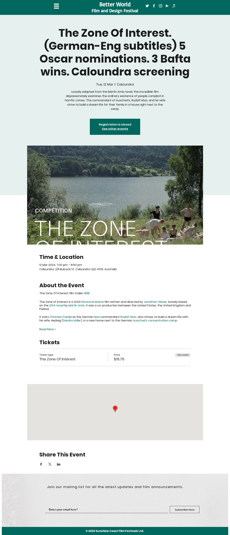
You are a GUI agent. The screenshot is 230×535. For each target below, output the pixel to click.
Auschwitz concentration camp (155, 320)
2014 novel (56, 305)
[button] (56, 6)
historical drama (92, 302)
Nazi (97, 317)
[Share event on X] (50, 464)
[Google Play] (167, 6)
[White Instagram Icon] (160, 6)
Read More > (47, 329)
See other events (115, 129)
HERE (87, 293)
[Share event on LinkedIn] (58, 464)
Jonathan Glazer (155, 302)
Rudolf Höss (128, 317)
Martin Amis (76, 305)
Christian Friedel (61, 317)
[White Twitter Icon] (147, 6)
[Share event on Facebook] (41, 464)
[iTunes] (174, 6)
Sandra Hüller (72, 320)
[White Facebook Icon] (154, 6)
